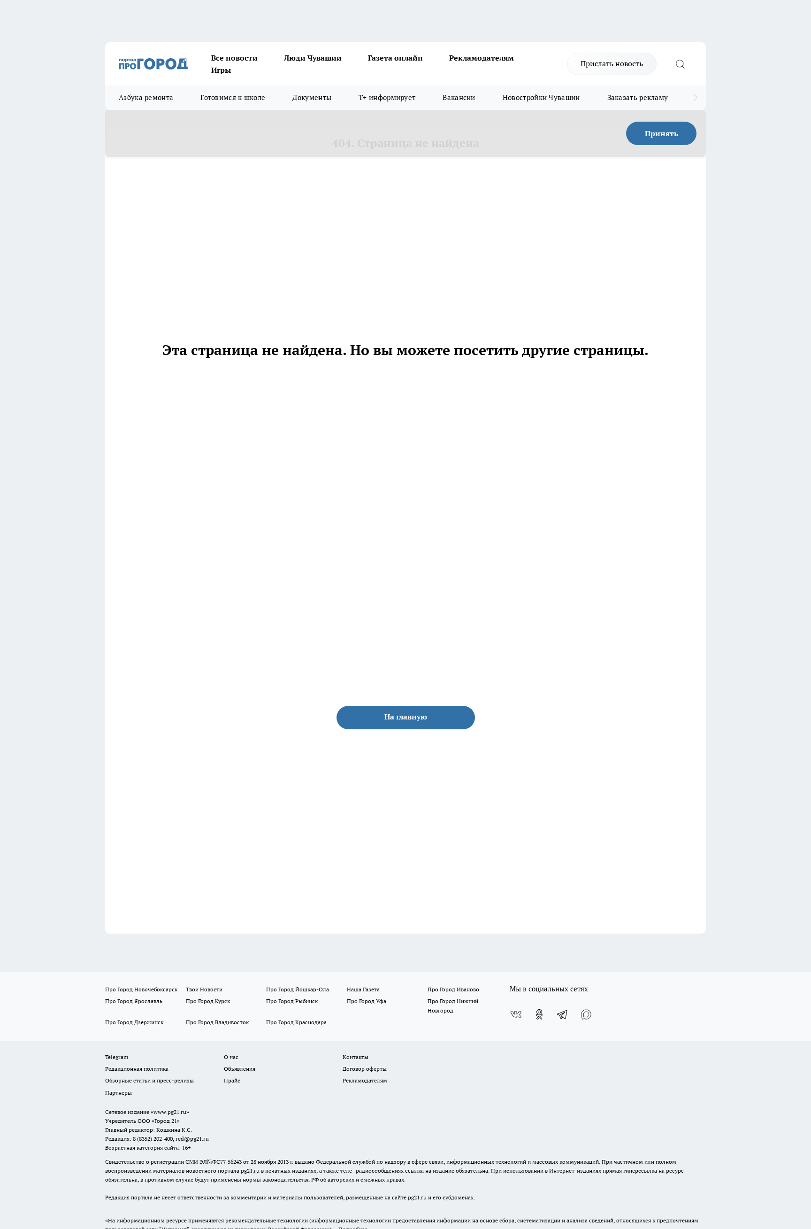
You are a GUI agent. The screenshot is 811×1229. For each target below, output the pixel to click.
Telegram (116, 1056)
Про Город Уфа (366, 1001)
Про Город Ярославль (133, 1001)
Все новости (234, 57)
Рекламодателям (481, 57)
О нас (231, 1056)
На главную (405, 716)
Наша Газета (363, 989)
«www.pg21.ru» (170, 1111)
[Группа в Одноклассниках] (539, 1014)
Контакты (355, 1056)
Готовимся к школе (232, 97)
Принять (661, 133)
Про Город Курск (208, 1001)
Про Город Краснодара (296, 1022)
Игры (221, 70)
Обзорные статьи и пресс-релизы (149, 1080)
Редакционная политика (136, 1068)
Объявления (239, 1068)
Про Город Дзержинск (134, 1022)
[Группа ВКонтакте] (516, 1014)
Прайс (232, 1080)
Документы (311, 97)
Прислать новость (612, 63)
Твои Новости (204, 989)
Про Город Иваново (453, 989)
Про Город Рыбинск (292, 1001)
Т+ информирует (387, 97)
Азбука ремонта (146, 97)
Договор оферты (365, 1068)
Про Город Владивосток (217, 1022)
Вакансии (459, 97)
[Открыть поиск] (680, 63)
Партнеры (118, 1092)
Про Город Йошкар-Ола (297, 989)
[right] (695, 97)
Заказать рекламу (637, 97)
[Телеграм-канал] (562, 1014)
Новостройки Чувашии (541, 97)
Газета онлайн (395, 57)
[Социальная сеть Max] (586, 1014)
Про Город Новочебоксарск (141, 989)
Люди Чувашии (313, 57)
